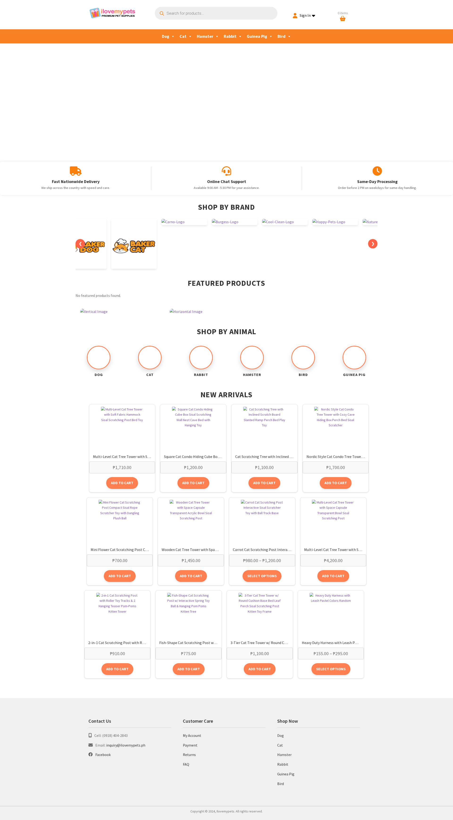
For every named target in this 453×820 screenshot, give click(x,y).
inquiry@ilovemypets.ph (125, 745)
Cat (183, 36)
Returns (189, 754)
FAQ (186, 764)
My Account (192, 735)
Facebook (103, 754)
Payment (190, 745)
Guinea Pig (257, 36)
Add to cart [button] (122, 482)
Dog (165, 36)
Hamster (205, 36)
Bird (281, 36)
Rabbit (230, 36)
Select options (262, 575)
